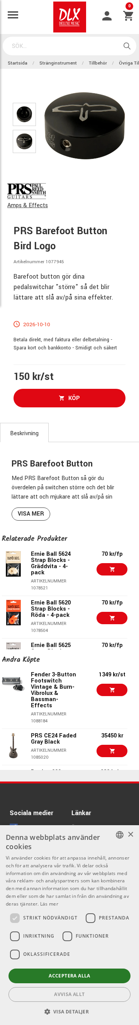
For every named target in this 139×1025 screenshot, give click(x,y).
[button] (69, 1011)
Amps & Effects (27, 205)
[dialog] (69, 925)
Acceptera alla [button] (69, 975)
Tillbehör (98, 63)
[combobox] (120, 835)
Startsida (17, 63)
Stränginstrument (58, 63)
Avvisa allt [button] (69, 994)
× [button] (130, 835)
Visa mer (31, 514)
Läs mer (49, 904)
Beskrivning (24, 433)
